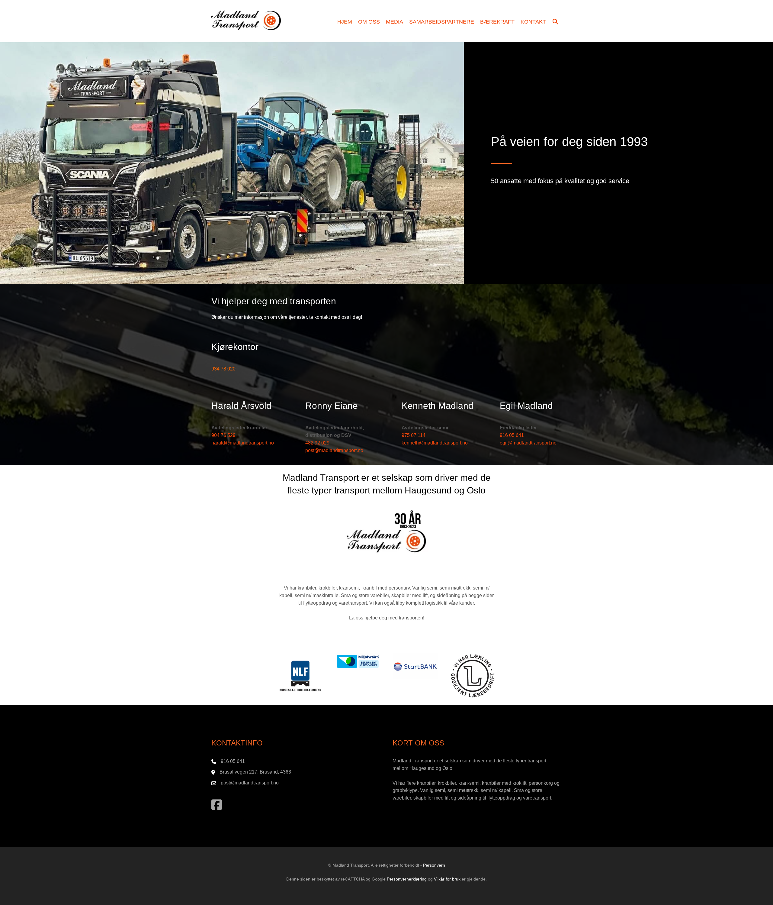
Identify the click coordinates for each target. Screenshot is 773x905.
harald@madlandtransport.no (242, 442)
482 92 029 (317, 442)
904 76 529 (223, 435)
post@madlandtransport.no (334, 450)
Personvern (434, 865)
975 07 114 (413, 435)
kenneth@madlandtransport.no (435, 442)
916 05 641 (512, 435)
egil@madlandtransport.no (528, 442)
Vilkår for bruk (447, 879)
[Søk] (555, 22)
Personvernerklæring (407, 879)
